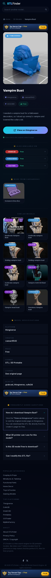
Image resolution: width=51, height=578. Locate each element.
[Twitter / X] (27, 560)
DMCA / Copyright (10, 539)
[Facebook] (23, 560)
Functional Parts (9, 483)
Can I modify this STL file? (18, 456)
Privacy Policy (9, 536)
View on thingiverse (27, 130)
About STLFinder (10, 532)
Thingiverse (8, 503)
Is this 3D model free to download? (22, 446)
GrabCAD (7, 511)
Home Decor (8, 486)
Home (7, 19)
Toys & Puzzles (9, 490)
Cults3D (6, 507)
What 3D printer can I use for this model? (21, 436)
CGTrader (7, 518)
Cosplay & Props (10, 475)
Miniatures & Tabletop (12, 479)
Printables (7, 515)
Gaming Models (9, 494)
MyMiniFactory (9, 522)
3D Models (17, 19)
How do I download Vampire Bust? (21, 412)
